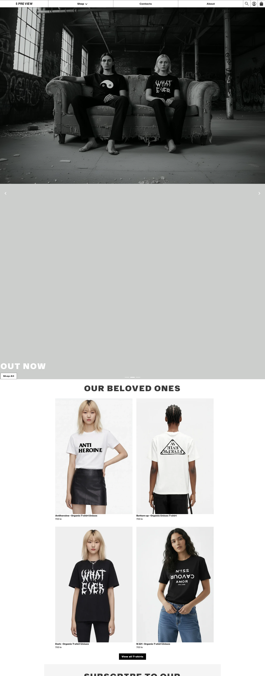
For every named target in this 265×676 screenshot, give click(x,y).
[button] (5, 193)
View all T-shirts (133, 656)
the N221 (8, 376)
